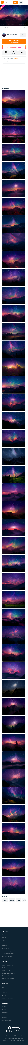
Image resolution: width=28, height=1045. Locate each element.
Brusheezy (5, 934)
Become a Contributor (7, 997)
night (18, 899)
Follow (23, 35)
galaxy (5, 899)
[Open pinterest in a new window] (13, 1030)
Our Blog (4, 994)
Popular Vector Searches (8, 972)
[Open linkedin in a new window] (11, 1030)
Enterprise (5, 942)
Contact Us (5, 989)
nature (12, 899)
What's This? (16, 58)
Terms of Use (5, 1039)
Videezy (4, 939)
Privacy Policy (12, 1039)
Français (4, 1016)
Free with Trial (14, 41)
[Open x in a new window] (18, 1030)
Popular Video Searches (8, 977)
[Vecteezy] (2, 2)
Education (4, 944)
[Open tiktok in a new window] (15, 1030)
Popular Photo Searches (8, 975)
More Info (6, 61)
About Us (4, 992)
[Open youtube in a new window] (20, 1030)
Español (4, 1008)
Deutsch (4, 1014)
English (4, 1006)
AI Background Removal (8, 953)
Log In (20, 2)
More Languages (6, 1019)
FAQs (3, 986)
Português (5, 1011)
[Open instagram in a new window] (8, 1030)
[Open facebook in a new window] (6, 1030)
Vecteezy (4, 936)
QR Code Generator (7, 955)
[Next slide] (22, 899)
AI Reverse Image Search (8, 950)
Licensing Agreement (7, 964)
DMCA (3, 967)
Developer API (5, 947)
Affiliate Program (6, 969)
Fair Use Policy (20, 1039)
